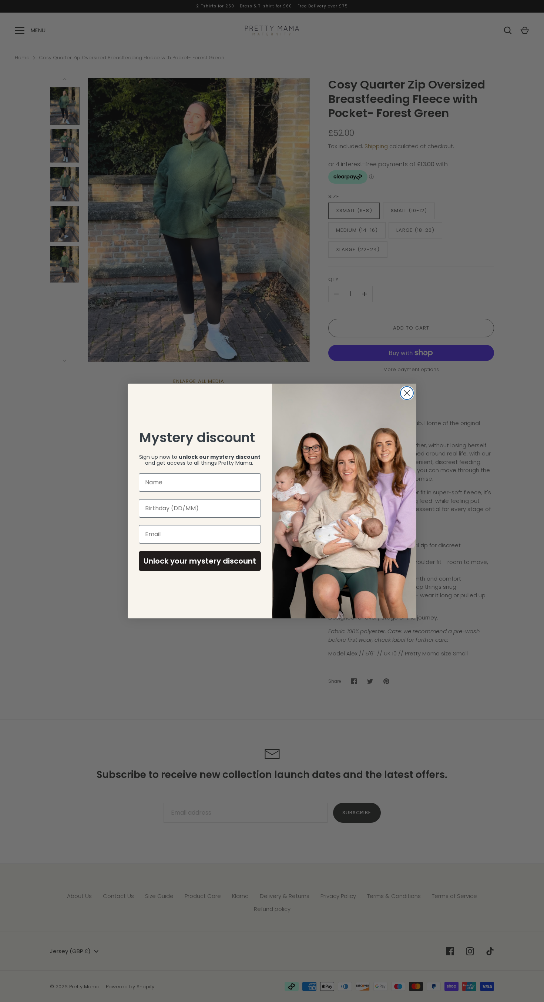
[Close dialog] (406, 393)
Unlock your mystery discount (200, 561)
